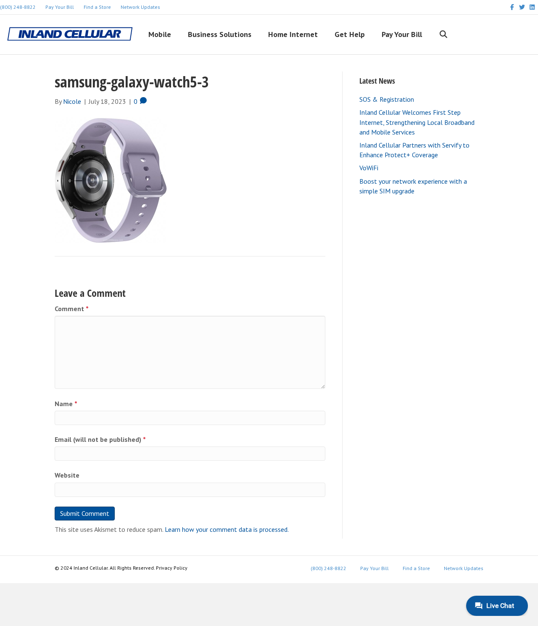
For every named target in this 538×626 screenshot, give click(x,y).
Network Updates (140, 7)
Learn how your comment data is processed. (227, 529)
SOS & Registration (386, 99)
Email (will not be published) (100, 439)
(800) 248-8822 (328, 568)
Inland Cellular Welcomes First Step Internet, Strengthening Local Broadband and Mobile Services (417, 122)
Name (66, 403)
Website (67, 475)
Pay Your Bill (59, 7)
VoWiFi (368, 168)
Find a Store (97, 7)
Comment (72, 308)
